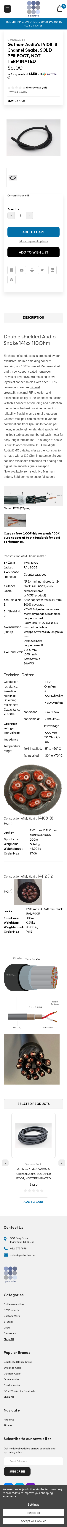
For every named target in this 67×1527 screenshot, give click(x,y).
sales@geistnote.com (22, 1255)
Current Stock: (18, 195)
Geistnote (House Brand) (18, 1362)
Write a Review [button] (18, 92)
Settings (33, 1504)
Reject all (33, 1513)
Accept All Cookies (33, 1521)
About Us (9, 1419)
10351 (30, 595)
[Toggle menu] (7, 9)
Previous (5, 1162)
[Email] (22, 270)
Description (33, 317)
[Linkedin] (52, 270)
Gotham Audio (12, 1373)
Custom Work (12, 1316)
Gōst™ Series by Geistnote (19, 1391)
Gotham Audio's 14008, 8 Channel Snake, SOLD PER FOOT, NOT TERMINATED (33, 1173)
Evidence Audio (13, 1367)
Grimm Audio (11, 1379)
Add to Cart (33, 1201)
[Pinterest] (11, 280)
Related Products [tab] (33, 1104)
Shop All (9, 1339)
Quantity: (13, 209)
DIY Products (11, 1310)
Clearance (10, 1333)
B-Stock (8, 1321)
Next (61, 1162)
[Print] (32, 270)
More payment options (33, 241)
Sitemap (8, 1425)
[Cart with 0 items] (59, 8)
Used (7, 1327)
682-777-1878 (18, 1248)
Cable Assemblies (14, 1304)
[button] (33, 75)
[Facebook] (11, 270)
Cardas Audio (12, 1385)
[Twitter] (42, 270)
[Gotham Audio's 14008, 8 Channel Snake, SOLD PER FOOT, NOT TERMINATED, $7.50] (33, 1135)
